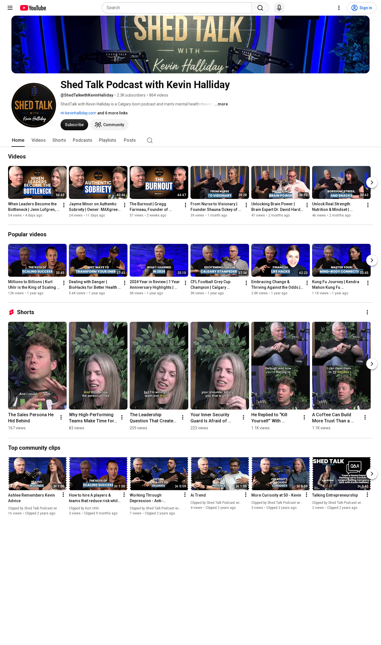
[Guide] (10, 7)
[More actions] (63, 205)
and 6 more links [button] (112, 113)
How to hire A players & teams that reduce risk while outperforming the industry (94, 498)
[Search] (260, 7)
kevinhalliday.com (80, 113)
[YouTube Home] (33, 8)
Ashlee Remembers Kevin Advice (31, 498)
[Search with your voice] (279, 7)
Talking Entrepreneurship (335, 495)
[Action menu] (63, 494)
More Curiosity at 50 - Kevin (276, 495)
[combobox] (178, 7)
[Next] (371, 182)
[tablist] (190, 140)
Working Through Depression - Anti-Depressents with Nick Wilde (155, 498)
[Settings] (339, 7)
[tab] (18, 140)
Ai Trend (198, 495)
